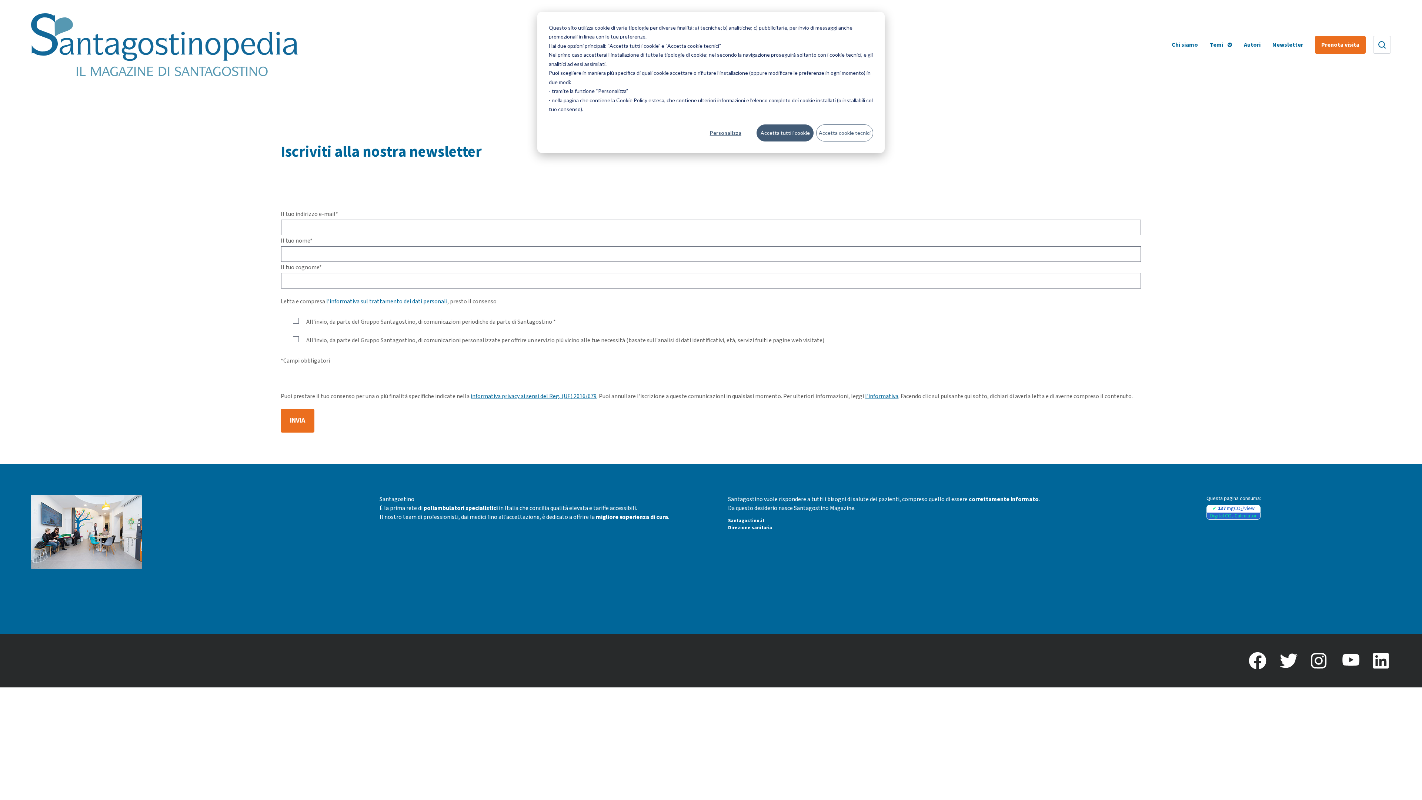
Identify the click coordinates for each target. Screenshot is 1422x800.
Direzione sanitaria (750, 527)
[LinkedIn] (1382, 661)
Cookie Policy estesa (640, 100)
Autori (1252, 45)
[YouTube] (1351, 661)
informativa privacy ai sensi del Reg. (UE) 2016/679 (534, 396)
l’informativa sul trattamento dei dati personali (386, 301)
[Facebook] (1257, 661)
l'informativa (881, 396)
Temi (1216, 45)
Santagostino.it (746, 520)
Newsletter (1287, 45)
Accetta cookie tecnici (845, 133)
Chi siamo (1185, 45)
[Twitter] (1289, 661)
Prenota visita (1340, 45)
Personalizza (725, 133)
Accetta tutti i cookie (785, 133)
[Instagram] (1320, 661)
